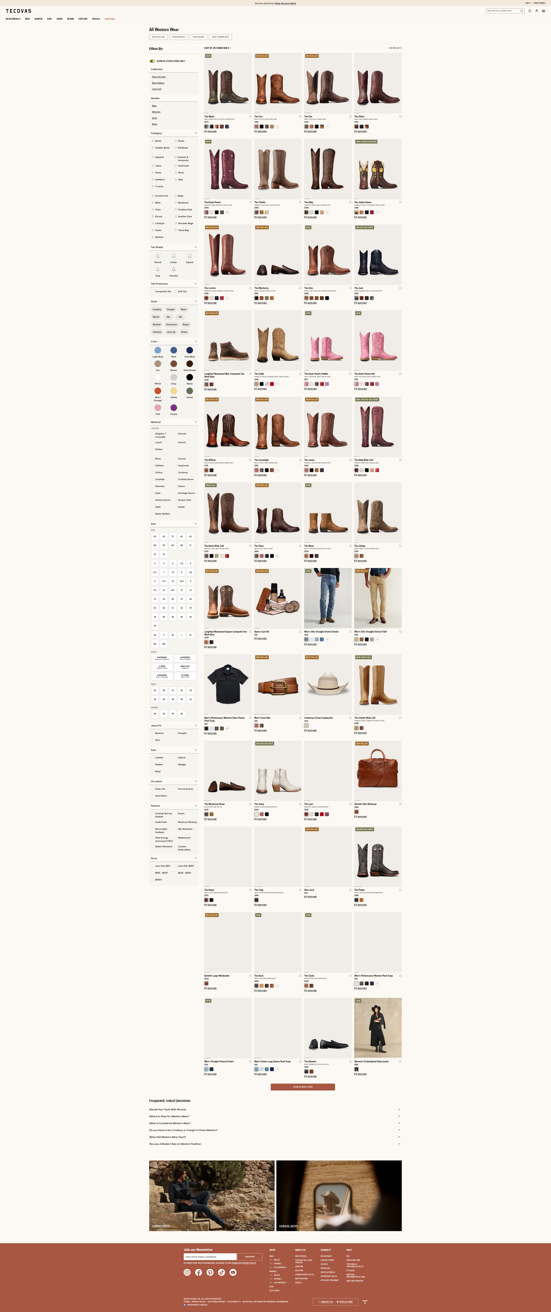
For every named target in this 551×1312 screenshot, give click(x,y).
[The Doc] (328, 83)
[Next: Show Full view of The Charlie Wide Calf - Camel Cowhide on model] (399, 684)
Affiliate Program (329, 1280)
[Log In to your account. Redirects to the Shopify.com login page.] (536, 10)
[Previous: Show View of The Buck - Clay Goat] (256, 942)
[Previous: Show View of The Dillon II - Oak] (356, 83)
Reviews (299, 1270)
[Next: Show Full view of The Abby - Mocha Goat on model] (349, 168)
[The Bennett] (328, 1028)
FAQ (348, 1256)
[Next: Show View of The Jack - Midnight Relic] (399, 254)
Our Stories (300, 1256)
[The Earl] (278, 83)
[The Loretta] (228, 254)
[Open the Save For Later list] (529, 10)
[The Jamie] (328, 426)
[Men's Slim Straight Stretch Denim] (328, 598)
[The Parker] (378, 856)
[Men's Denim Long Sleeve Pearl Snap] (278, 1028)
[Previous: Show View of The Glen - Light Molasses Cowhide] (306, 254)
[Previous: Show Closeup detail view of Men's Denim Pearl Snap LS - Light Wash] (256, 1028)
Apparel (278, 1263)
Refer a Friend (328, 1272)
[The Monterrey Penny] (228, 770)
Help (349, 1250)
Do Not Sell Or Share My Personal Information (266, 1302)
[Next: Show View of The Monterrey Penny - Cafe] (249, 770)
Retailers (325, 1268)
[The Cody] (278, 856)
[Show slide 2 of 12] (249, 684)
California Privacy (217, 1302)
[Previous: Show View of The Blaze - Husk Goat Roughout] (306, 512)
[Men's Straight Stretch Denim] (228, 1028)
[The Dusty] (328, 942)
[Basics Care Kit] (278, 598)
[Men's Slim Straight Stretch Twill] (378, 598)
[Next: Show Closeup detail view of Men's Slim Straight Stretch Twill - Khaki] (399, 598)
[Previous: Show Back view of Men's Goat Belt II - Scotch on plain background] (256, 684)
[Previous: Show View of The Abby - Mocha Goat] (306, 168)
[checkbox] (167, 61)
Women (272, 1271)
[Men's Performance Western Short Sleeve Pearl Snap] (228, 684)
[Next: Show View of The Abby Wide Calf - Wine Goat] (399, 426)
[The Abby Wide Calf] (378, 426)
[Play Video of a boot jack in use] (308, 881)
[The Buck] (278, 942)
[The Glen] (328, 254)
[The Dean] (278, 512)
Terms (187, 1302)
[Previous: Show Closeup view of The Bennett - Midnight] (306, 1028)
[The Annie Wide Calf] (228, 512)
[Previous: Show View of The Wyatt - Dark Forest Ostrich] (206, 83)
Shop (272, 1250)
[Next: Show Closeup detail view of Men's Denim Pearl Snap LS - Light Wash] (299, 1028)
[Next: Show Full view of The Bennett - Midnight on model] (349, 1028)
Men (271, 1256)
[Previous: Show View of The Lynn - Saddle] (306, 770)
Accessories (280, 1267)
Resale (298, 1282)
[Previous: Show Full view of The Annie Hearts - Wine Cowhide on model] (206, 168)
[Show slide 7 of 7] (256, 512)
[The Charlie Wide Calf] (378, 684)
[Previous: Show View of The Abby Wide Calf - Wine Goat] (356, 426)
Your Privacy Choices (197, 1305)
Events (324, 1264)
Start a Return (353, 1260)
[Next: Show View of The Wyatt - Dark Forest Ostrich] (249, 83)
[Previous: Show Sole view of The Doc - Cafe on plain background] (306, 83)
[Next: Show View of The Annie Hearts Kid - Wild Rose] (399, 340)
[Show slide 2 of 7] (399, 83)
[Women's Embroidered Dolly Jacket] (378, 1028)
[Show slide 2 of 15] (399, 1028)
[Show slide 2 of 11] (399, 168)
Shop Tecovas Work (285, 3)
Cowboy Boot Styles (304, 1274)
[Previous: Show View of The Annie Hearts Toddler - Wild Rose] (306, 340)
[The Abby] (328, 168)
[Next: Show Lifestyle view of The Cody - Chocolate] (299, 856)
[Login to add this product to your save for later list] (250, 118)
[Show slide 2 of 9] (349, 340)
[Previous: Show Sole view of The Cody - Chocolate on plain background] (256, 856)
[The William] (228, 426)
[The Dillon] (378, 83)
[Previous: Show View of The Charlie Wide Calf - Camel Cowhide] (356, 684)
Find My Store (327, 1260)
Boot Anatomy (301, 1278)
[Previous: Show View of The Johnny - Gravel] (356, 512)
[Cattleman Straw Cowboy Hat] (328, 684)
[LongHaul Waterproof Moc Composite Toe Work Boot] (228, 340)
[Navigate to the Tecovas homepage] (18, 11)
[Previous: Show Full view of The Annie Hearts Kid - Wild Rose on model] (356, 340)
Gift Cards (274, 1290)
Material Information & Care (355, 1275)
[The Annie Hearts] (228, 168)
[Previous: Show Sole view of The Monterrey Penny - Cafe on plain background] (206, 770)
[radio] (174, 76)
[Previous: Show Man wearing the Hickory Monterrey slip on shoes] (256, 254)
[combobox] (502, 10)
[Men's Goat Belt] (278, 684)
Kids (271, 1286)
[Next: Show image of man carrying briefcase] (399, 770)
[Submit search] (521, 10)
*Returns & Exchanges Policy (355, 1265)
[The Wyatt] (228, 83)
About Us (300, 1250)
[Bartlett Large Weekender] (228, 942)
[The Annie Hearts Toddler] (328, 340)
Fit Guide (350, 1270)
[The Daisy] (278, 770)
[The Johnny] (378, 512)
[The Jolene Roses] (378, 168)
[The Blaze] (328, 512)
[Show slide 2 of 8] (249, 168)
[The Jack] (378, 254)
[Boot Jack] (328, 856)
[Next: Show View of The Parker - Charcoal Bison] (399, 856)
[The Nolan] (228, 856)
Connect (326, 1250)
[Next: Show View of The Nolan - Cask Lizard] (249, 856)
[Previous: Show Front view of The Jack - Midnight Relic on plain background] (356, 254)
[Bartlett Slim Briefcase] (378, 770)
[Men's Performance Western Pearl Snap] (378, 942)
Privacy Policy (199, 1302)
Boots (277, 1260)
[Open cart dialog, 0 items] (543, 10)
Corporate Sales (329, 1276)
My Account (326, 1256)
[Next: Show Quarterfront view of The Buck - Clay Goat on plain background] (299, 942)
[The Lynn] (328, 770)
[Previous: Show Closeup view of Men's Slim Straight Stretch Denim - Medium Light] (306, 598)
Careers (299, 1266)
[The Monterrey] (278, 254)
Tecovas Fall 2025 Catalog (303, 1261)
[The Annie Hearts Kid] (378, 340)
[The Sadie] (278, 340)
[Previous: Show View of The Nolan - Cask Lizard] (206, 856)
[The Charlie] (278, 168)
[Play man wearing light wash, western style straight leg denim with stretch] (208, 1053)
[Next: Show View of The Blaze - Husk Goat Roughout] (349, 512)
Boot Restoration (354, 1281)
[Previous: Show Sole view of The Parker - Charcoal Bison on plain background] (356, 856)
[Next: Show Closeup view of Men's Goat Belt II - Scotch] (299, 684)
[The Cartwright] (278, 426)
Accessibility (235, 1302)
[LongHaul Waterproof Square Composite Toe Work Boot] (228, 598)
